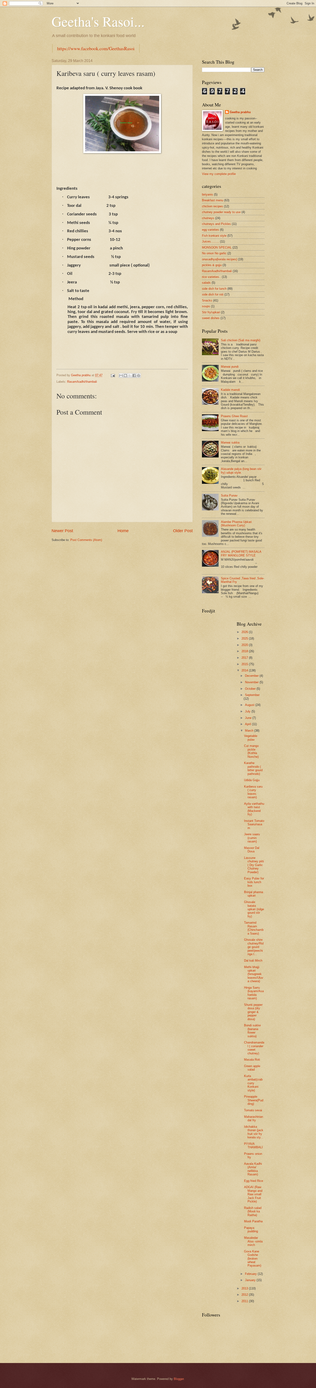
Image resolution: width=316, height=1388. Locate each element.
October (251, 688)
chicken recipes (212, 206)
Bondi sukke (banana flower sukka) (252, 1031)
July (248, 711)
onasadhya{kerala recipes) (219, 259)
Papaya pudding (251, 1229)
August (250, 705)
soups (206, 306)
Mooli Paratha (253, 1221)
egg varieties (210, 229)
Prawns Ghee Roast (234, 416)
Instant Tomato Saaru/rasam (254, 824)
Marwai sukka (230, 442)
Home (123, 530)
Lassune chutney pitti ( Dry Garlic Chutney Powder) (254, 865)
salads (206, 282)
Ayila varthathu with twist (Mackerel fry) (254, 809)
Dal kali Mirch (253, 960)
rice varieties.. (211, 277)
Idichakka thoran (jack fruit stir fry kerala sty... (253, 1132)
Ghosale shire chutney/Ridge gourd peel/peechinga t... (253, 947)
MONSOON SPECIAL (217, 247)
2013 (245, 1288)
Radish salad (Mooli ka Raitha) (252, 1211)
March (249, 730)
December (252, 675)
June (248, 718)
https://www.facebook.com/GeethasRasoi (96, 48)
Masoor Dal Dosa (251, 849)
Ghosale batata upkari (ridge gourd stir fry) (254, 909)
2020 (245, 645)
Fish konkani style (214, 235)
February (251, 1274)
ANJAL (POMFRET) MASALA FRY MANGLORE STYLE (241, 553)
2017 (245, 657)
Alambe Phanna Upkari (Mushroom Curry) (236, 523)
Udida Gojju (252, 780)
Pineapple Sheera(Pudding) (253, 1100)
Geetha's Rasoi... (98, 21)
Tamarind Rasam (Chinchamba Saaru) (253, 928)
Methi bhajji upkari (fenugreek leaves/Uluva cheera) (253, 974)
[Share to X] (129, 375)
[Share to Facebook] (134, 375)
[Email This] (121, 375)
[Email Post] (112, 375)
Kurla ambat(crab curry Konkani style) (253, 1083)
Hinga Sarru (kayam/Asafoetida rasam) (254, 993)
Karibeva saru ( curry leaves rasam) (253, 792)
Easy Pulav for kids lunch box (254, 882)
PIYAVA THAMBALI (253, 1145)
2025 (245, 638)
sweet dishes (211, 318)
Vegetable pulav (250, 737)
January (251, 1280)
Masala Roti (252, 1059)
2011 (245, 1301)
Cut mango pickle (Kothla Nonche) (251, 751)
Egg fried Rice (253, 1181)
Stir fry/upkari (211, 312)
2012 (245, 1294)
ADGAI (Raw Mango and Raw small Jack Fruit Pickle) (253, 1194)
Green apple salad (252, 1067)
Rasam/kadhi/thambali (82, 381)
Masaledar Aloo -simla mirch (253, 1241)
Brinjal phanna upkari (253, 893)
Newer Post (62, 530)
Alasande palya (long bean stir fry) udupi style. (241, 470)
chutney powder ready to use (221, 212)
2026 (245, 632)
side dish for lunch (214, 288)
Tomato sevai (253, 1110)
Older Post (183, 530)
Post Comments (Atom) (86, 540)
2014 (245, 670)
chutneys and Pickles (216, 224)
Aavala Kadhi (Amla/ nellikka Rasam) (253, 1169)
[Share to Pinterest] (138, 375)
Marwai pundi (230, 366)
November (252, 682)
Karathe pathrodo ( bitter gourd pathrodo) (253, 768)
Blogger (179, 1379)
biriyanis (207, 194)
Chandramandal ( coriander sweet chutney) (254, 1048)
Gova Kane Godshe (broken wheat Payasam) (252, 1258)
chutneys (208, 218)
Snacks (207, 300)
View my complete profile (219, 174)
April (248, 724)
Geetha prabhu (240, 112)
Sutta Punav (229, 495)
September (252, 695)
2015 (245, 664)
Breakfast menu (212, 200)
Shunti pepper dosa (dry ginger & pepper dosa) (253, 1012)
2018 (245, 651)
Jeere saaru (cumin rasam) (252, 837)
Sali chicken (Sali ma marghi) (240, 340)
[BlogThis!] (125, 375)
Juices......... (210, 241)
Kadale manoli (230, 389)
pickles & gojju (212, 265)
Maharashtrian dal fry (253, 1118)
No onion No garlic (214, 253)
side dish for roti (212, 294)
